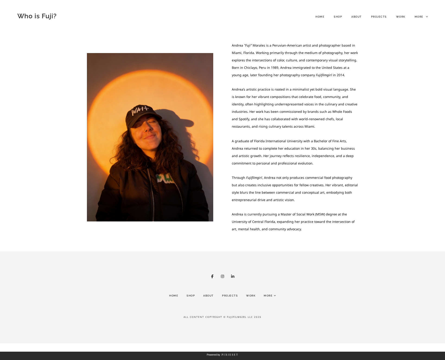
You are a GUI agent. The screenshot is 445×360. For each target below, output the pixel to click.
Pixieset (230, 354)
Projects (379, 16)
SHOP (338, 16)
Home (319, 16)
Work (400, 16)
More (420, 16)
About (356, 16)
